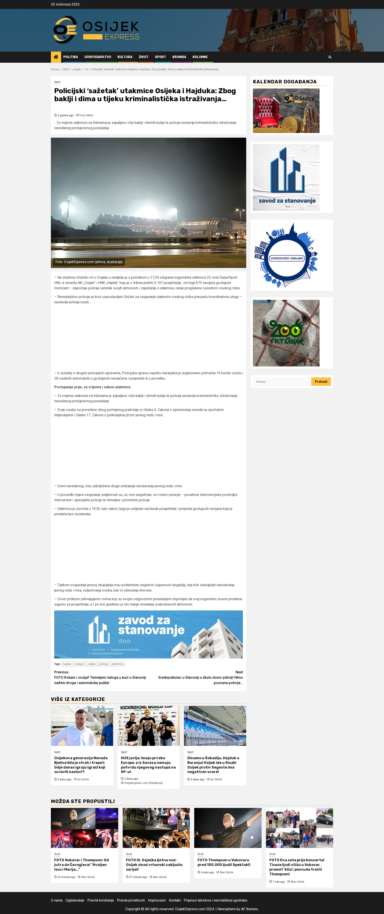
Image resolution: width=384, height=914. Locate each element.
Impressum (157, 900)
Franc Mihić (86, 115)
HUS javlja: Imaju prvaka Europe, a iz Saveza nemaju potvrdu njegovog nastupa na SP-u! (148, 765)
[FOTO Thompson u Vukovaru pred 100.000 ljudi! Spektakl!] (228, 828)
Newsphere (227, 909)
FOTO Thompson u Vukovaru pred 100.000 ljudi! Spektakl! (224, 862)
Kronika (179, 57)
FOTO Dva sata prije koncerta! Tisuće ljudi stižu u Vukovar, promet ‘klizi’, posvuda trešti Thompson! (296, 867)
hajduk (67, 664)
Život (143, 57)
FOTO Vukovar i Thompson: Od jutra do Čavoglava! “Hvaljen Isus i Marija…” (81, 865)
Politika (70, 57)
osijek (92, 664)
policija (103, 664)
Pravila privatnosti (131, 900)
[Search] (330, 57)
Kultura (125, 57)
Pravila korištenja (100, 900)
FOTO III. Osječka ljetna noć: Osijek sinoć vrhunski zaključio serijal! (154, 865)
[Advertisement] (148, 339)
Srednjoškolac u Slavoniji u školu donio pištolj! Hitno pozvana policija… (200, 677)
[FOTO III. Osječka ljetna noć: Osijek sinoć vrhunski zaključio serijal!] (156, 828)
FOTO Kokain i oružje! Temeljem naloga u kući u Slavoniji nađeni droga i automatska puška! (100, 677)
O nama (56, 900)
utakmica (117, 664)
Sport (160, 57)
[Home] (56, 57)
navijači (79, 664)
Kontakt (175, 900)
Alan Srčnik (88, 877)
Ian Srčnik (83, 779)
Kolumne (200, 57)
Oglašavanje (75, 900)
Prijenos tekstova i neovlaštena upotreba (215, 900)
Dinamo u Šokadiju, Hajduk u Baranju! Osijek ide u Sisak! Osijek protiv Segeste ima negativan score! (213, 765)
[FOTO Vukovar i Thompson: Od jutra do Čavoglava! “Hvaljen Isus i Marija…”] (84, 828)
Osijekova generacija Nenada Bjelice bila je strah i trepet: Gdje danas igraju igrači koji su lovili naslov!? (81, 765)
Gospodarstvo (97, 57)
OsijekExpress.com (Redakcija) (143, 783)
